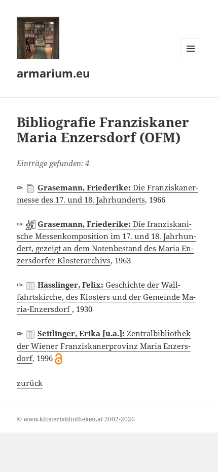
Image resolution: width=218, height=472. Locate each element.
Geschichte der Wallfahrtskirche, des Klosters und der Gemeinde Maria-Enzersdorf (106, 297)
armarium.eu (53, 73)
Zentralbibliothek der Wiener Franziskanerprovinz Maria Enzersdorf (104, 345)
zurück (30, 383)
